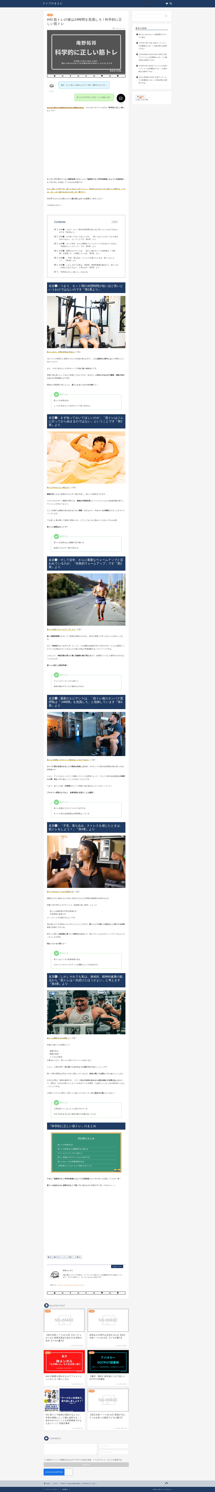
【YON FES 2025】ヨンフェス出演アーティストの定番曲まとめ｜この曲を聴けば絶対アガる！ (153, 68)
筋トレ (72, 1257)
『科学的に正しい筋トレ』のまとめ (73, 272)
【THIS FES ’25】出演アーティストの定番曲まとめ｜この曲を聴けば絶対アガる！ (153, 46)
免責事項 (148, 6)
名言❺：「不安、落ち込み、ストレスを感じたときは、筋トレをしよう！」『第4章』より (87, 259)
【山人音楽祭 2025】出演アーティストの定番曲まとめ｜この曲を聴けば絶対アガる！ (153, 80)
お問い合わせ (150, 1)
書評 (50, 1257)
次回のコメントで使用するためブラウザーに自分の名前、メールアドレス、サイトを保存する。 (85, 1460)
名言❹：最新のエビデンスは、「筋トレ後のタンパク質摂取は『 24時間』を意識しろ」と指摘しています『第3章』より (87, 252)
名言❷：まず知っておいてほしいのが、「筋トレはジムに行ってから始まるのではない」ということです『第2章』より (88, 238)
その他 (50, 15)
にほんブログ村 (141, 100)
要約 (79, 1257)
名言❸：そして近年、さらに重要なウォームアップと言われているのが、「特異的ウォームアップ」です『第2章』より (88, 245)
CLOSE (114, 221)
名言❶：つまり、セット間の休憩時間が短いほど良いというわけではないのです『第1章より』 (88, 231)
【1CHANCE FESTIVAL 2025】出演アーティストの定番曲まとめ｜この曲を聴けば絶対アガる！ (153, 57)
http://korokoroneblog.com (71, 1285)
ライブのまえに (53, 3)
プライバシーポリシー (154, 3)
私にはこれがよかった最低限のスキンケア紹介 (153, 36)
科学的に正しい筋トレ (61, 1257)
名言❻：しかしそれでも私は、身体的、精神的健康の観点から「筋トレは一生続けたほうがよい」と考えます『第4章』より (88, 266)
